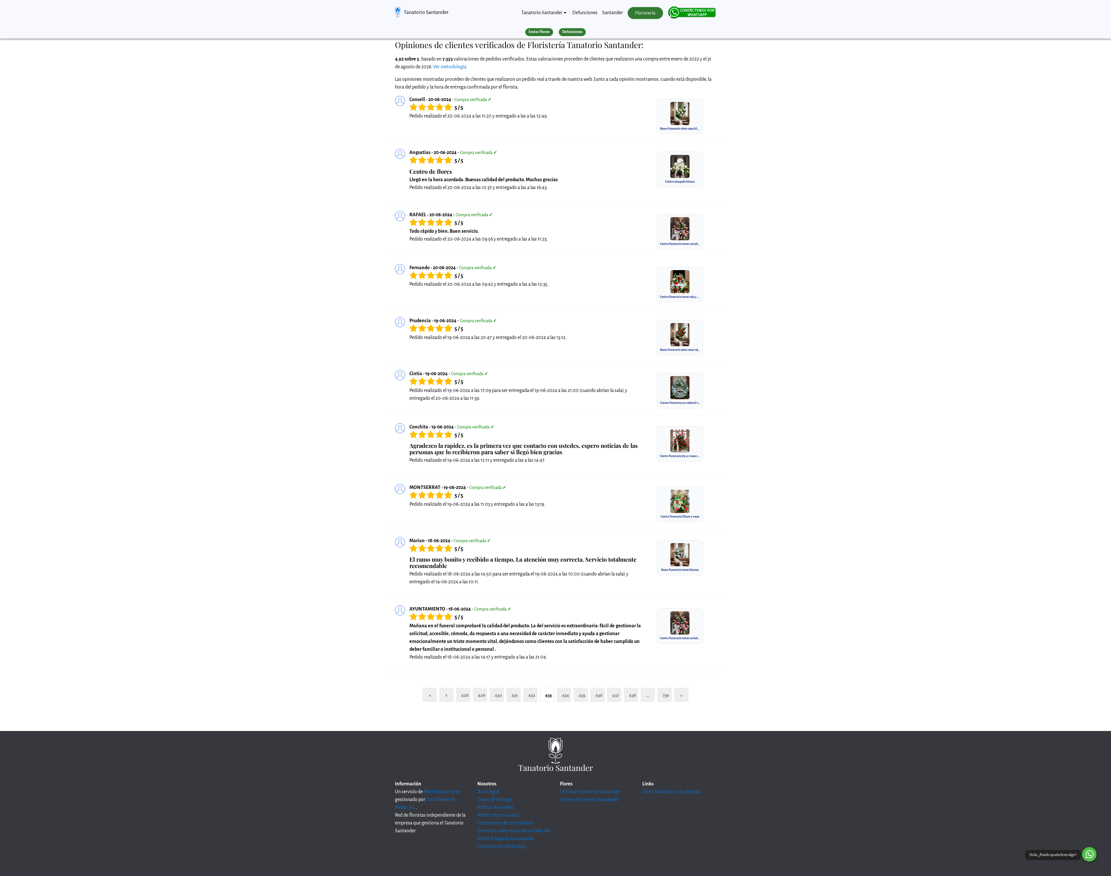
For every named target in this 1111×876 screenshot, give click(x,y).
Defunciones (584, 12)
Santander (612, 12)
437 (615, 695)
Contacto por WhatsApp (501, 846)
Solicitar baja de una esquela (505, 838)
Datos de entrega (494, 799)
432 (531, 695)
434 (565, 695)
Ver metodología (449, 66)
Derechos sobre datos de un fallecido (513, 830)
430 (498, 695)
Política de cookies (495, 807)
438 (632, 695)
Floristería (645, 13)
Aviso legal (488, 791)
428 (464, 695)
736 (666, 695)
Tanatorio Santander (426, 12)
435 (582, 695)
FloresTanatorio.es (442, 791)
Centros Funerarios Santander (589, 799)
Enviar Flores (539, 32)
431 (515, 695)
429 (481, 695)
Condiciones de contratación (505, 823)
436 (598, 695)
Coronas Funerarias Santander (590, 791)
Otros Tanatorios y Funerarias (671, 791)
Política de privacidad (498, 815)
